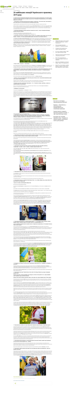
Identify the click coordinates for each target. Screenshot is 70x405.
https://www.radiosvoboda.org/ (18, 376)
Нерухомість (30, 7)
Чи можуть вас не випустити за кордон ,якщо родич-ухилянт (61, 49)
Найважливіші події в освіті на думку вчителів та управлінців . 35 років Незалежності (62, 41)
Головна (15, 6)
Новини (20, 6)
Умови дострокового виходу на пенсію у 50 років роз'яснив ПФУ (62, 55)
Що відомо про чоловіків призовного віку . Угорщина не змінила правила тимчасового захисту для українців (60, 118)
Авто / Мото (17, 7)
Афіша (20, 7)
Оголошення (26, 7)
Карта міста (23, 7)
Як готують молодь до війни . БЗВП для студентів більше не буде (62, 52)
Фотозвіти (34, 7)
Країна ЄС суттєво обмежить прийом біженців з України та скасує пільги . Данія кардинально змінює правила (62, 66)
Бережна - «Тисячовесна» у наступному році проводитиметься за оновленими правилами (59, 106)
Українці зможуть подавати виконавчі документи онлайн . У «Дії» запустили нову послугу (61, 113)
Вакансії (37, 7)
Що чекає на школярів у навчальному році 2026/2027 (60, 101)
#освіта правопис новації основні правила (18, 380)
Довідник (30, 6)
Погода (25, 6)
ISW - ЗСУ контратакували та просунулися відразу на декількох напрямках (61, 58)
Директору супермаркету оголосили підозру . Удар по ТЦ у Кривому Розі (62, 62)
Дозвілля (14, 7)
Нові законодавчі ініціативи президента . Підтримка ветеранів (61, 46)
